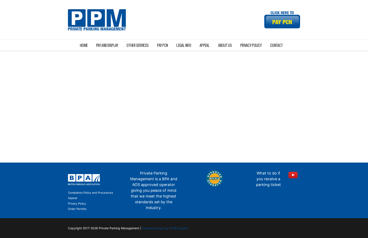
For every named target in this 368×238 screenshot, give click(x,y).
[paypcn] (282, 19)
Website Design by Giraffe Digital (165, 228)
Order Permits (77, 209)
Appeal (72, 198)
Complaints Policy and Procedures (90, 192)
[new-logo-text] (97, 19)
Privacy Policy (77, 203)
